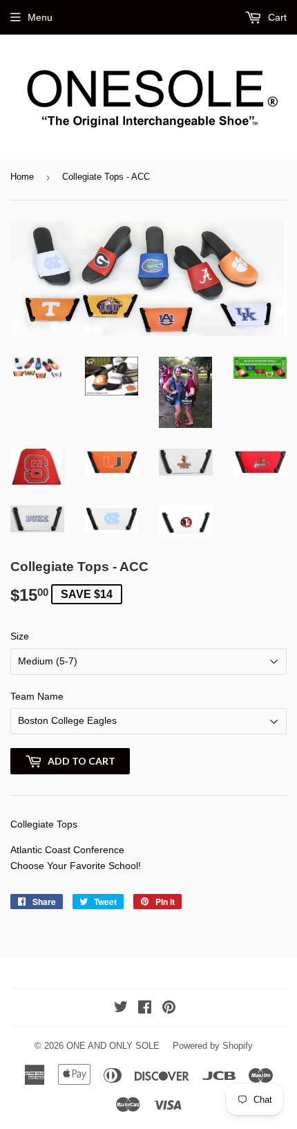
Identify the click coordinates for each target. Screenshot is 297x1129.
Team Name (37, 696)
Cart (276, 17)
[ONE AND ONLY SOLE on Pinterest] (169, 1008)
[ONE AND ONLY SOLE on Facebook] (144, 1008)
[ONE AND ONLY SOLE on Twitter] (121, 1008)
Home (22, 176)
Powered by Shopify (213, 1046)
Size (19, 636)
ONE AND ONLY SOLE (113, 1046)
